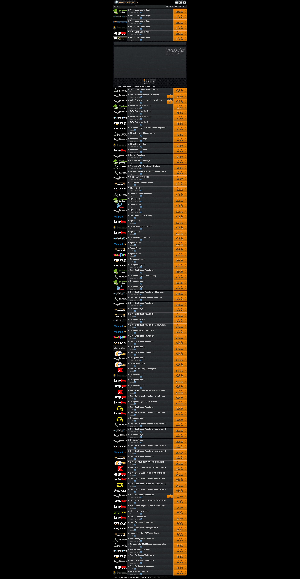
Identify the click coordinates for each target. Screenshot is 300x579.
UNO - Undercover (138, 517)
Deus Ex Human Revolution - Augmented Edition (150, 445)
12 (144, 83)
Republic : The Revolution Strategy (145, 166)
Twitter (176, 4)
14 (150, 83)
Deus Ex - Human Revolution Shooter (146, 298)
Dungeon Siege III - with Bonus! (143, 402)
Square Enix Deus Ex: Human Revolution (147, 391)
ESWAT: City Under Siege (141, 106)
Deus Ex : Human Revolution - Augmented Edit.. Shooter (154, 424)
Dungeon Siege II (137, 435)
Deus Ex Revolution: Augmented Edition (147, 462)
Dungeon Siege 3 (137, 265)
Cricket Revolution (138, 155)
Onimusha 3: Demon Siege (141, 182)
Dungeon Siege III (137, 259)
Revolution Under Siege (140, 10)
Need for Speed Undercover (142, 495)
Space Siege (135, 188)
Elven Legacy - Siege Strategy (143, 133)
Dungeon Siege (136, 440)
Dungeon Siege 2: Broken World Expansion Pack (151, 128)
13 (147, 83)
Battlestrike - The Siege (140, 160)
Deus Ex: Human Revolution (142, 270)
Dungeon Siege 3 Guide (140, 237)
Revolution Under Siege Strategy (144, 89)
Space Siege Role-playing (141, 193)
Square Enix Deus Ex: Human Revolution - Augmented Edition (156, 467)
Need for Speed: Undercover (142, 555)
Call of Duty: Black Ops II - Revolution (146, 100)
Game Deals (117, 577)
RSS (184, 4)
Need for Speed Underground (142, 522)
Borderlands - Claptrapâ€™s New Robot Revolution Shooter (155, 171)
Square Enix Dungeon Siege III (143, 369)
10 (151, 81)
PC (141, 12)
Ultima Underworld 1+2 (140, 511)
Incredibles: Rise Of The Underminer (145, 533)
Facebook (180, 4)
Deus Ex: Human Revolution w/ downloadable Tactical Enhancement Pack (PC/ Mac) (166, 325)
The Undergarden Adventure (142, 539)
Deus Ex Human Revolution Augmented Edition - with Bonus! (156, 473)
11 (153, 81)
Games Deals (119, 6)
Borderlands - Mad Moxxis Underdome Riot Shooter (152, 544)
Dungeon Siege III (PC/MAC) (142, 330)
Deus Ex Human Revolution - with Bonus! (147, 396)
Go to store (179, 11)
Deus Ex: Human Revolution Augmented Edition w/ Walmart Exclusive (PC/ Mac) (164, 451)
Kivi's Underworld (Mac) (140, 550)
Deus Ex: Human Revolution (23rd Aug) (147, 292)
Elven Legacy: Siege (138, 139)
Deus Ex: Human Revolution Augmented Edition (150, 484)
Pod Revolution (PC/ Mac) (141, 215)
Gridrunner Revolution (139, 177)
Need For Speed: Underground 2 (144, 528)
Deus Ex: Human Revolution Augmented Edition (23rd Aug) (155, 429)
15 (152, 83)
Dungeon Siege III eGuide (141, 226)
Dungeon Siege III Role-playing (143, 276)
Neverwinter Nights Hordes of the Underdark (149, 500)
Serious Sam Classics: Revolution (144, 95)
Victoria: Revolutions (139, 572)
